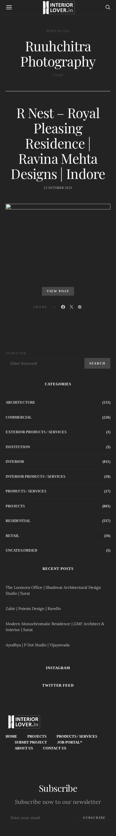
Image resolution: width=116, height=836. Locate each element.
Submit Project (31, 742)
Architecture (20, 402)
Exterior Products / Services (36, 432)
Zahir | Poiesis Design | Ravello (33, 608)
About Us (24, 748)
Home (11, 736)
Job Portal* (69, 742)
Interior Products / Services (35, 476)
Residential (18, 521)
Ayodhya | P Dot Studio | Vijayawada (38, 644)
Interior (15, 461)
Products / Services (26, 491)
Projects (15, 506)
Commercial (19, 417)
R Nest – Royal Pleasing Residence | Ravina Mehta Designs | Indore (58, 142)
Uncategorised (21, 550)
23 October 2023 (58, 187)
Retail (12, 536)
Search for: (16, 353)
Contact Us (54, 748)
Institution (18, 447)
